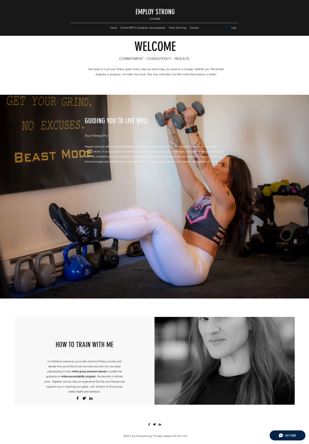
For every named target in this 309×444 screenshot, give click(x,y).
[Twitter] (84, 398)
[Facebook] (77, 398)
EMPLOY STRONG (155, 12)
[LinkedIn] (91, 398)
